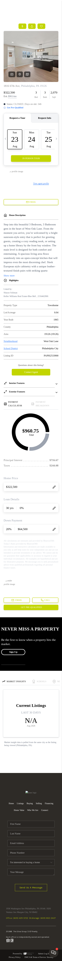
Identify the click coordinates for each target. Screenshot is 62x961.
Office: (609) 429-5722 (17, 918)
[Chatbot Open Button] (53, 952)
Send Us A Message (31, 887)
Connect (44, 810)
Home (11, 803)
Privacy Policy (15, 957)
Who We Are (32, 810)
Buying (30, 803)
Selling (39, 803)
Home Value (19, 810)
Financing (49, 803)
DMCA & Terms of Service (35, 957)
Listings (20, 803)
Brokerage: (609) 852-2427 (42, 918)
